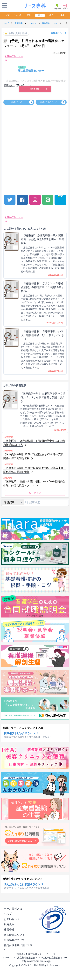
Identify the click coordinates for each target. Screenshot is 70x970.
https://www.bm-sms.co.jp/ (36, 960)
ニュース (32, 23)
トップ (6, 15)
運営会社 (9, 929)
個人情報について (14, 935)
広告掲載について (14, 940)
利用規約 (9, 924)
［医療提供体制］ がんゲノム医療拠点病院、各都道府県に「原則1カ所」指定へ (42, 287)
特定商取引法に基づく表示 (18, 947)
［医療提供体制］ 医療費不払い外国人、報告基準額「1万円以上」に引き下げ (42, 335)
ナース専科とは (13, 908)
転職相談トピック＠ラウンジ (21, 733)
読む (29, 15)
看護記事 (18, 23)
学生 (62, 15)
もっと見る (35, 493)
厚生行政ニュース (50, 23)
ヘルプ (8, 914)
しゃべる (17, 15)
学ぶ (40, 15)
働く (51, 15)
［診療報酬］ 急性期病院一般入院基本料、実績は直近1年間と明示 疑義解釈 (42, 239)
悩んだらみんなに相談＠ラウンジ (23, 884)
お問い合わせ (12, 919)
